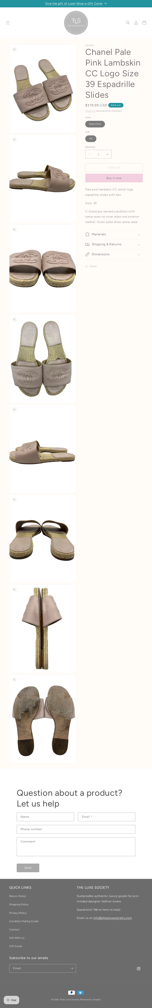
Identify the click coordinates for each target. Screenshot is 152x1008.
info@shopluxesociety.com (112, 918)
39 (92, 139)
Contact (14, 929)
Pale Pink (97, 124)
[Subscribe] (72, 968)
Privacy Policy (18, 913)
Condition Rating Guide (24, 921)
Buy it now (114, 178)
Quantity (90, 147)
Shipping (90, 111)
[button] (8, 23)
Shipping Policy (19, 904)
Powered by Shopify (90, 999)
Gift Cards (15, 946)
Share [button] (93, 266)
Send (28, 867)
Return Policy (17, 896)
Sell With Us (16, 937)
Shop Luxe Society (69, 999)
